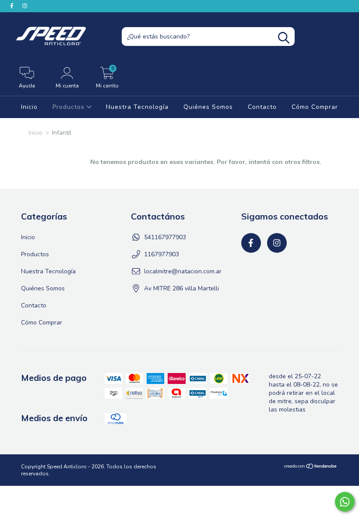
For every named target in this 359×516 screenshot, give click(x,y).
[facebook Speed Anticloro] (13, 6)
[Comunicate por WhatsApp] (345, 502)
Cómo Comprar (315, 107)
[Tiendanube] (310, 467)
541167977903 (165, 237)
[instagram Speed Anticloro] (25, 6)
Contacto (262, 107)
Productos (70, 107)
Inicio (29, 107)
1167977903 (161, 254)
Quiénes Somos (208, 107)
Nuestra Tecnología (137, 107)
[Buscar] (284, 38)
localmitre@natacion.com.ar (183, 271)
